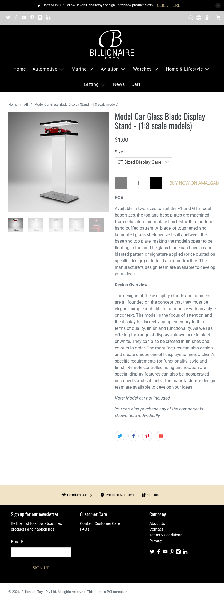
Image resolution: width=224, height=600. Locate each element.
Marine (79, 69)
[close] (218, 5)
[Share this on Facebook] (133, 436)
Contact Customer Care (100, 523)
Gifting (91, 84)
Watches (142, 69)
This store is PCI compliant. (108, 592)
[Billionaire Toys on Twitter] (9, 19)
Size (119, 151)
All (26, 104)
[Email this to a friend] (161, 436)
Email (17, 541)
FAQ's (84, 529)
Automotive (45, 69)
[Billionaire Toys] (112, 44)
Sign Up (41, 568)
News (119, 84)
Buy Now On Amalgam (192, 183)
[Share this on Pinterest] (147, 436)
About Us (157, 523)
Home (19, 69)
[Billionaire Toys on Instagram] (41, 19)
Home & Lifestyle (184, 69)
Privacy (155, 540)
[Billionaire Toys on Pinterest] (33, 19)
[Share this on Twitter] (120, 436)
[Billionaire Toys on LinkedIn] (49, 19)
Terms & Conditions (165, 535)
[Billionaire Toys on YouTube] (25, 19)
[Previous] (17, 162)
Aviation (110, 69)
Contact (156, 529)
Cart (135, 84)
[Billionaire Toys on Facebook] (17, 19)
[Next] (101, 162)
